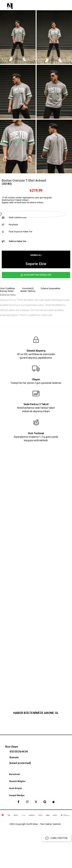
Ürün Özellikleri (7, 288)
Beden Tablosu (27, 291)
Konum (14, 757)
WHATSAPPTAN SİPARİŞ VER (37, 275)
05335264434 (19, 751)
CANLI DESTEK (58, 838)
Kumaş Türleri (6, 291)
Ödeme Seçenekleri (50, 288)
